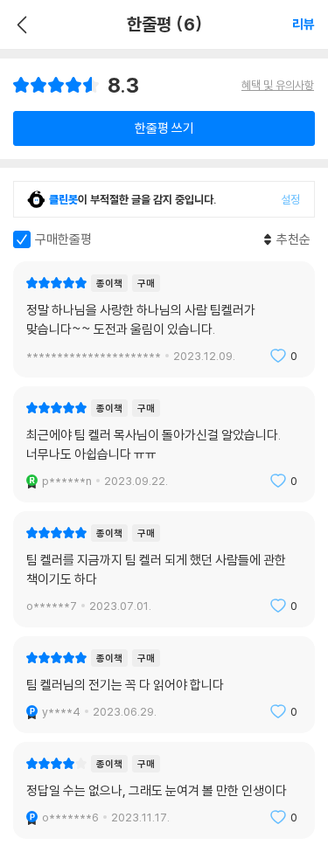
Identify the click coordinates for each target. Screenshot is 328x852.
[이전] (19, 24)
